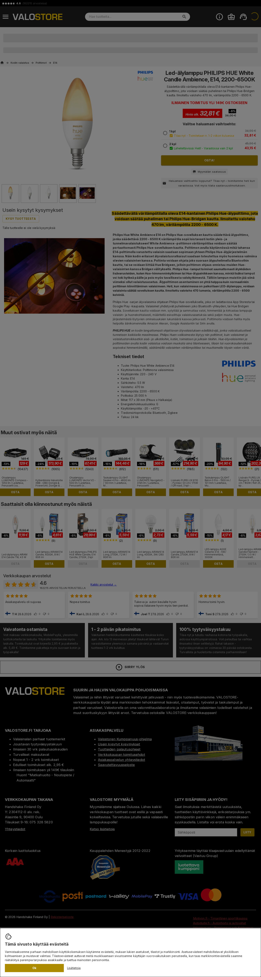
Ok (34, 968)
